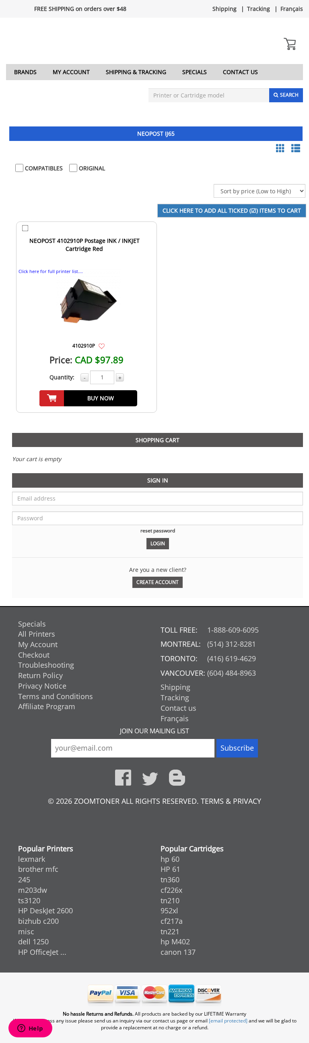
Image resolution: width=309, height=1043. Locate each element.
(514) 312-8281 (231, 644)
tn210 (170, 900)
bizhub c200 (38, 921)
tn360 (170, 879)
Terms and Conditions (55, 696)
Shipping (224, 8)
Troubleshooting (46, 665)
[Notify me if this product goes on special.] (102, 345)
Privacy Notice (42, 686)
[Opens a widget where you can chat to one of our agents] (30, 1029)
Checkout (33, 655)
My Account (71, 72)
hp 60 (170, 859)
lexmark (31, 859)
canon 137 (178, 952)
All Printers (36, 634)
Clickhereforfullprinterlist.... (51, 271)
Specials (194, 72)
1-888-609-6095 (233, 630)
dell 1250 (33, 941)
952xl (169, 910)
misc (26, 931)
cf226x (171, 890)
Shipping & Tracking (136, 72)
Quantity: (61, 377)
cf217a (172, 921)
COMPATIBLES (43, 168)
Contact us (240, 72)
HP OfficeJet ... (42, 952)
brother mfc (38, 869)
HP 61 (170, 869)
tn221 (170, 931)
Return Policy (40, 675)
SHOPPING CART (157, 440)
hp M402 (175, 941)
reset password (157, 530)
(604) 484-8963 (231, 673)
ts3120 (29, 900)
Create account (157, 582)
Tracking (258, 8)
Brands (25, 72)
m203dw (32, 890)
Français (291, 8)
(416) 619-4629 (231, 658)
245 (24, 879)
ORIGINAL (91, 168)
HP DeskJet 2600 (45, 910)
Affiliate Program (46, 706)
